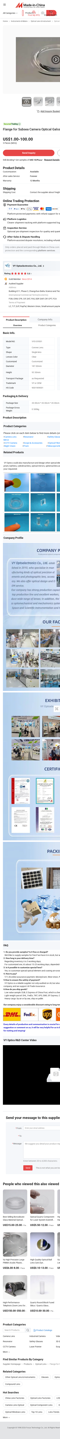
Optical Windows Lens (15, 1412)
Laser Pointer (35, 1346)
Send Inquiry (28, 152)
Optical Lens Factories (40, 1398)
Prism (26, 446)
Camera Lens (10, 436)
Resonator (29, 436)
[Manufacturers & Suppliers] (30, 5)
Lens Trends (53, 1412)
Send (28, 1167)
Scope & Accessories (33, 442)
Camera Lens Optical (14, 1405)
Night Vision (10, 446)
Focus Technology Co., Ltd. (37, 1427)
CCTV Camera (11, 442)
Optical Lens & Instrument (41, 21)
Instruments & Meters (19, 21)
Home (5, 21)
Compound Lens (12, 1384)
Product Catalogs (44, 1330)
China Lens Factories (14, 1398)
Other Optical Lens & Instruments (20, 1377)
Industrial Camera (37, 1336)
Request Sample (52, 160)
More (5, 1351)
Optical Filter (54, 442)
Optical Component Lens (41, 1405)
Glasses (44, 1377)
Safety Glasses (36, 1341)
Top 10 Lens (36, 1412)
